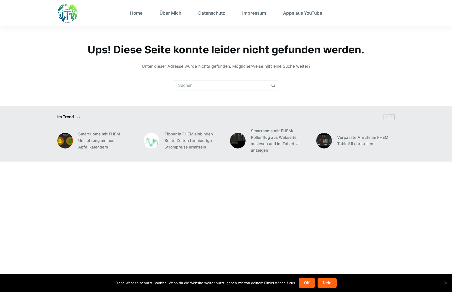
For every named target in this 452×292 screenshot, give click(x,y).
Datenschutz (211, 13)
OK (307, 282)
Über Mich (170, 13)
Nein (327, 282)
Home (136, 13)
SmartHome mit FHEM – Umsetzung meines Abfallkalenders (100, 140)
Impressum (254, 13)
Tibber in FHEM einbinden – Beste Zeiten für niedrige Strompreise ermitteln (190, 140)
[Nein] (445, 282)
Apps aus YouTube (302, 13)
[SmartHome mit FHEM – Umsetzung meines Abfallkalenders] (65, 140)
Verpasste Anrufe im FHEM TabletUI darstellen (362, 140)
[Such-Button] (273, 85)
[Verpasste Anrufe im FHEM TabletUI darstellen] (324, 140)
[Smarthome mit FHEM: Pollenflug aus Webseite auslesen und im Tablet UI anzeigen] (238, 140)
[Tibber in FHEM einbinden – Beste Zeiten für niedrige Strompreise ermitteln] (151, 140)
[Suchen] (393, 13)
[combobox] (221, 85)
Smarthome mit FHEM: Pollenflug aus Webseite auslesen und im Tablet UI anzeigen (275, 140)
